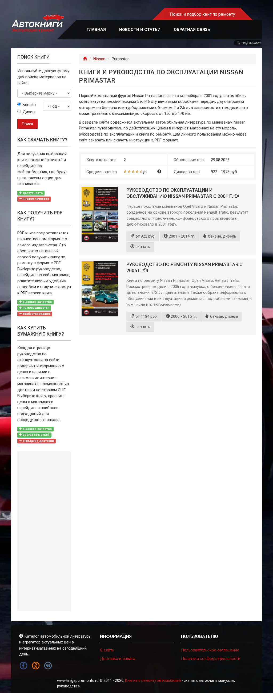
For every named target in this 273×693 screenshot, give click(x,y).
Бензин (29, 104)
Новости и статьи (139, 29)
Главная (96, 29)
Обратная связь (192, 29)
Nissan (99, 58)
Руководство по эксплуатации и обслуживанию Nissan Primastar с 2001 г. (180, 193)
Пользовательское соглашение (210, 650)
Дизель (29, 111)
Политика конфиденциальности (210, 658)
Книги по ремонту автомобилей (153, 680)
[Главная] (85, 58)
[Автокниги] (37, 23)
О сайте (107, 650)
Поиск (27, 123)
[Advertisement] (44, 531)
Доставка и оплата (117, 658)
